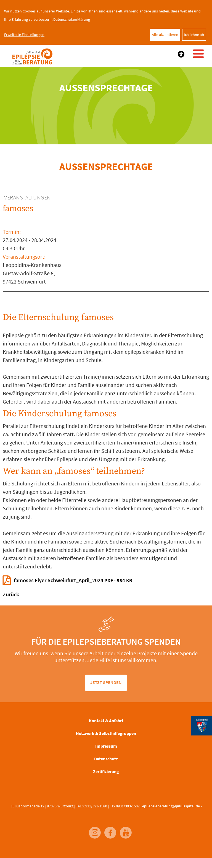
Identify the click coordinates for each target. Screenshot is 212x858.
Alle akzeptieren (165, 34)
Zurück (11, 594)
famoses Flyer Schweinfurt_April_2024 (73, 580)
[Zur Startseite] (32, 56)
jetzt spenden (106, 682)
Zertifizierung (106, 771)
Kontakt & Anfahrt (106, 720)
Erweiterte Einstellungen (24, 34)
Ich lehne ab (194, 34)
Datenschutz (106, 758)
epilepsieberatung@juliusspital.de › (172, 806)
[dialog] (106, 22)
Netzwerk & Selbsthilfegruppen (106, 733)
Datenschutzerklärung (71, 19)
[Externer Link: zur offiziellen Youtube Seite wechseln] (124, 829)
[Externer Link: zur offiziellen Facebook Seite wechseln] (108, 829)
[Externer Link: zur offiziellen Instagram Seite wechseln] (93, 829)
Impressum (106, 746)
